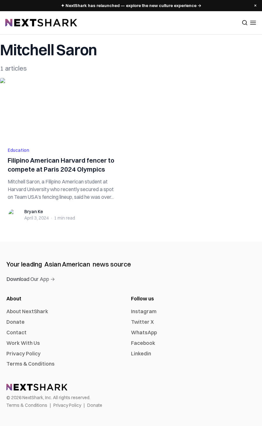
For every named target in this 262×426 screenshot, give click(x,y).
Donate (15, 322)
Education (18, 150)
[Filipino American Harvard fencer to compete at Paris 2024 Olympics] (63, 108)
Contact (16, 332)
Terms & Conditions (30, 363)
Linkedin (141, 353)
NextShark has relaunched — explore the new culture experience (131, 5)
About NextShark (27, 311)
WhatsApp (144, 332)
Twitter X (142, 322)
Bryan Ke (33, 211)
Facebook (143, 343)
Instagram (144, 311)
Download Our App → (30, 279)
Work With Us (23, 343)
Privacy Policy (23, 353)
